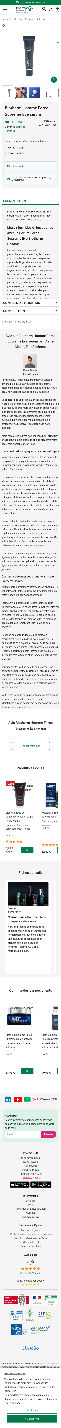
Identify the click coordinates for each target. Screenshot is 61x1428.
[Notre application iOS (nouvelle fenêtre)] (20, 1184)
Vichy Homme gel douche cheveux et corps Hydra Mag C (19, 816)
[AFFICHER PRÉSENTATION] (56, 200)
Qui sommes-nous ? (30, 1157)
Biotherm (13, 122)
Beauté (11, 908)
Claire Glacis (30, 370)
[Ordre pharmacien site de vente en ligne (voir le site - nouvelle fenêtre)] (51, 1300)
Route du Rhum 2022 (30, 1173)
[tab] (7, 85)
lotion (18, 469)
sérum (5, 481)
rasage (33, 461)
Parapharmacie (30, 1169)
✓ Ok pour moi (32, 1418)
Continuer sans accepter (14, 1373)
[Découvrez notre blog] (44, 1099)
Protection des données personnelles (30, 1234)
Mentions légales (30, 1230)
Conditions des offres (30, 1242)
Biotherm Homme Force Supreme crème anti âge (19, 1036)
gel (3, 469)
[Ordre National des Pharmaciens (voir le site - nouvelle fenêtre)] (30, 1315)
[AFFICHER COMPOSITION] (56, 311)
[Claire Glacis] (30, 361)
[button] (5, 9)
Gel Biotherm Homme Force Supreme (34, 670)
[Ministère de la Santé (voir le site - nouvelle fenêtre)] (37, 1300)
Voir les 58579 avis (30, 1273)
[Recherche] (44, 9)
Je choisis (32, 1410)
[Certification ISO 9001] (16, 1300)
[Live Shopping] (27, 1099)
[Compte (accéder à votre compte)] (50, 9)
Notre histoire (30, 1161)
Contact (30, 1212)
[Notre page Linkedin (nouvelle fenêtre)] (8, 1099)
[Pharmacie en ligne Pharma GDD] (23, 9)
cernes (34, 537)
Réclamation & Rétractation (30, 1208)
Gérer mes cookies (30, 1246)
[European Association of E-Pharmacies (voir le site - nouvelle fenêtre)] (40, 1330)
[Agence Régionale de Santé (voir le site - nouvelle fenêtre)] (44, 1315)
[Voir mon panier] (57, 9)
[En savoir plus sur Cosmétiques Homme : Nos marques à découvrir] (28, 894)
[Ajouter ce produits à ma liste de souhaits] (3, 25)
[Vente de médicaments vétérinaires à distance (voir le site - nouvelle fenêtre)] (16, 1315)
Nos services (31, 1165)
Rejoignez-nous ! (30, 1177)
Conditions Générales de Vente (30, 1238)
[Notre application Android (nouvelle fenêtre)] (40, 1184)
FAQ (30, 1204)
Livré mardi (17, 166)
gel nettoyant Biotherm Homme (19, 591)
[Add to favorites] (31, 781)
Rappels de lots (30, 1216)
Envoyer (48, 1134)
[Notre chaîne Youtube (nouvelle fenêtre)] (18, 1099)
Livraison (30, 1200)
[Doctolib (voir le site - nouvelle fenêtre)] (30, 1347)
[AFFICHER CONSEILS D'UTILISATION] (56, 302)
